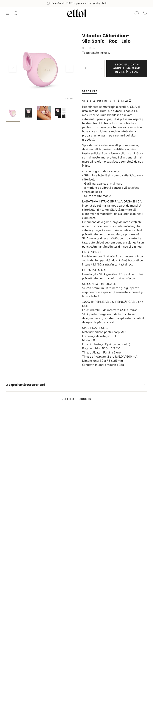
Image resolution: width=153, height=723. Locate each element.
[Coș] (145, 13)
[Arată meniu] (7, 13)
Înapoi (12, 68)
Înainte (69, 68)
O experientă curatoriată (25, 385)
